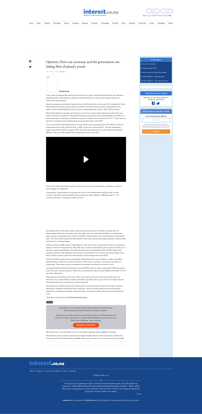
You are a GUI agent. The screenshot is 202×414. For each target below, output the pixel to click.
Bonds (171, 23)
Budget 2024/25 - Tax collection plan (154, 81)
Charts (151, 23)
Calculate (156, 131)
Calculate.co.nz (91, 400)
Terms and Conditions (53, 371)
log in (167, 11)
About (32, 371)
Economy (94, 23)
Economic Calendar (148, 64)
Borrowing (57, 23)
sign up (152, 11)
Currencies (142, 23)
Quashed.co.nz (154, 126)
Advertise (72, 371)
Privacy (65, 371)
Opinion (49, 302)
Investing (75, 23)
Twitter (158, 103)
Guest (63, 71)
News (39, 23)
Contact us (40, 371)
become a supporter (86, 325)
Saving (66, 23)
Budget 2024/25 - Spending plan (153, 76)
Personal (115, 23)
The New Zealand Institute (77, 297)
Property (47, 23)
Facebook (153, 103)
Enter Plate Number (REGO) (156, 116)
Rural (123, 23)
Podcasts (132, 23)
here (99, 320)
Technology (105, 23)
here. (170, 15)
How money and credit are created (154, 72)
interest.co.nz (67, 400)
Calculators (161, 23)
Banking (85, 23)
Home (31, 23)
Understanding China (149, 68)
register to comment (108, 332)
